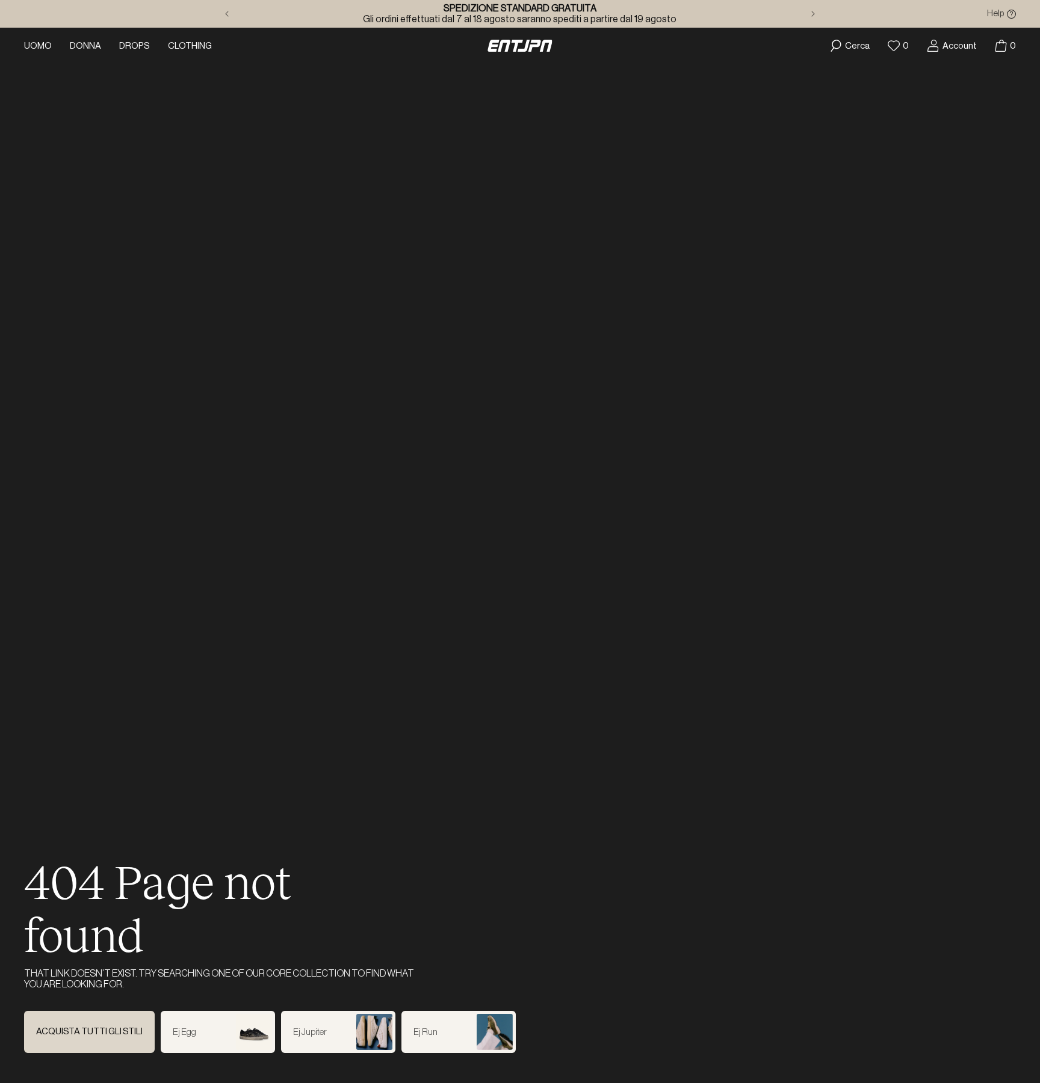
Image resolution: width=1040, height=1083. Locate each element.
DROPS (134, 46)
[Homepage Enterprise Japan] (520, 46)
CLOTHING (190, 46)
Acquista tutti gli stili (89, 1031)
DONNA (85, 46)
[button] (1005, 46)
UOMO (38, 46)
